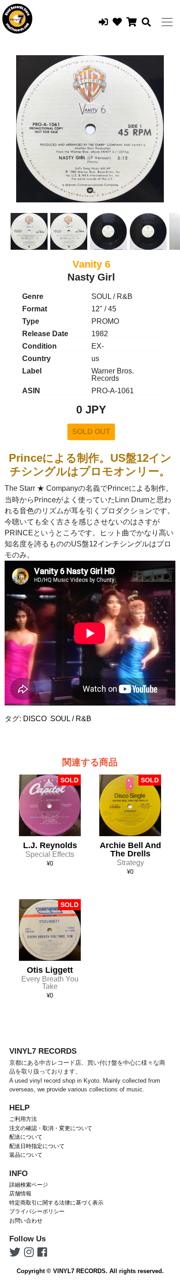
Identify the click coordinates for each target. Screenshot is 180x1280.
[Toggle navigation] (167, 22)
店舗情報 (20, 1193)
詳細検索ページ (28, 1185)
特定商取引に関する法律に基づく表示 (56, 1203)
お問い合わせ (25, 1220)
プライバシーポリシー (37, 1211)
